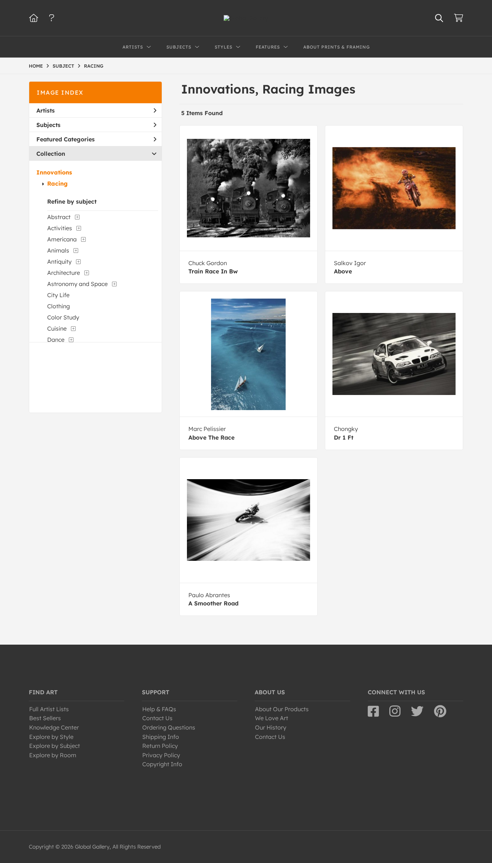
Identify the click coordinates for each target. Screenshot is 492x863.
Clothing (58, 306)
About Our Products (282, 709)
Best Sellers (45, 718)
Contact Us (157, 718)
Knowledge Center (54, 727)
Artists (45, 110)
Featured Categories (65, 139)
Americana (62, 239)
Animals (58, 250)
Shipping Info (160, 736)
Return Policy (160, 745)
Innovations (54, 172)
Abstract (59, 217)
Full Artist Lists (49, 709)
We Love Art (271, 718)
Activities (59, 228)
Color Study (63, 317)
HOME (36, 66)
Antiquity (59, 261)
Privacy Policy (161, 755)
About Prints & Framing (336, 47)
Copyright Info (162, 764)
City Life (58, 295)
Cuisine (57, 328)
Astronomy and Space (77, 283)
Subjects (48, 124)
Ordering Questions (168, 727)
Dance (55, 339)
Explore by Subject (54, 745)
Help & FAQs (159, 709)
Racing (57, 183)
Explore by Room (52, 755)
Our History (270, 727)
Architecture (63, 272)
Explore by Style (51, 736)
